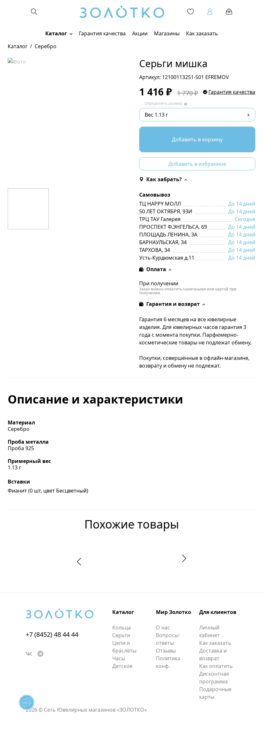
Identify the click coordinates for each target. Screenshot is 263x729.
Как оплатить (216, 666)
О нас (163, 627)
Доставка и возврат (213, 654)
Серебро (45, 46)
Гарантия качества (102, 33)
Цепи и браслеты (124, 646)
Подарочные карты (215, 693)
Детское (122, 666)
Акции (140, 33)
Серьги (121, 635)
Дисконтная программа (214, 677)
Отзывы (166, 650)
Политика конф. (168, 662)
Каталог (56, 33)
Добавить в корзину (197, 139)
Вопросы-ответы (168, 639)
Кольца (121, 627)
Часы (118, 658)
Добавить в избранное (197, 163)
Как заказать (202, 33)
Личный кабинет (209, 631)
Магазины (167, 33)
